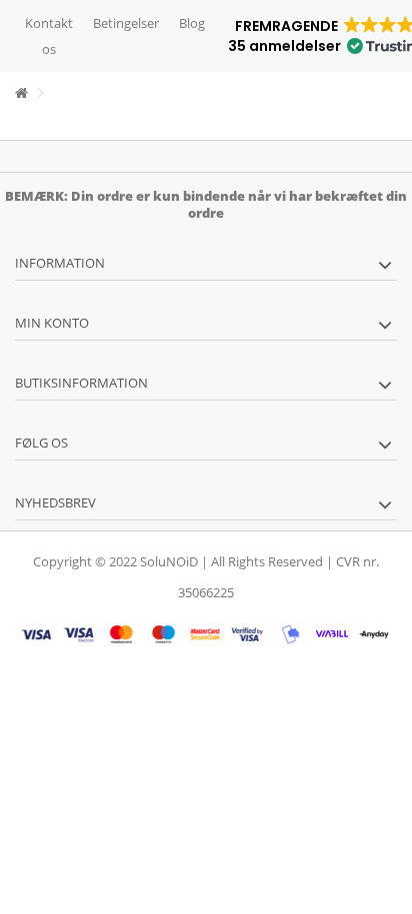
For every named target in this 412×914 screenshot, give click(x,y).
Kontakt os (49, 36)
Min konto (52, 323)
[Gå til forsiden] (21, 93)
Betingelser (126, 23)
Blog (192, 23)
